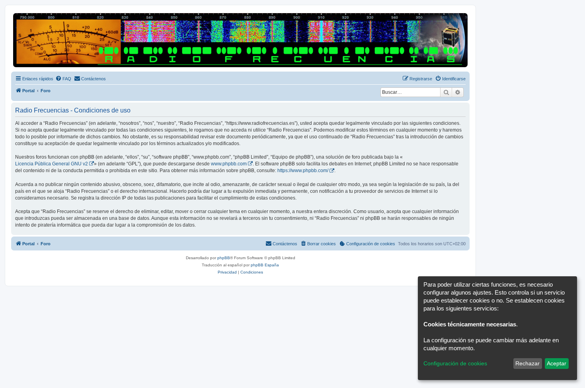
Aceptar (556, 363)
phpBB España (265, 265)
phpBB (223, 258)
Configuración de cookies (455, 363)
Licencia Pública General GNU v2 (51, 164)
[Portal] (240, 40)
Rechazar (527, 363)
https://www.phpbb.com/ (302, 170)
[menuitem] (63, 78)
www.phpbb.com (229, 164)
